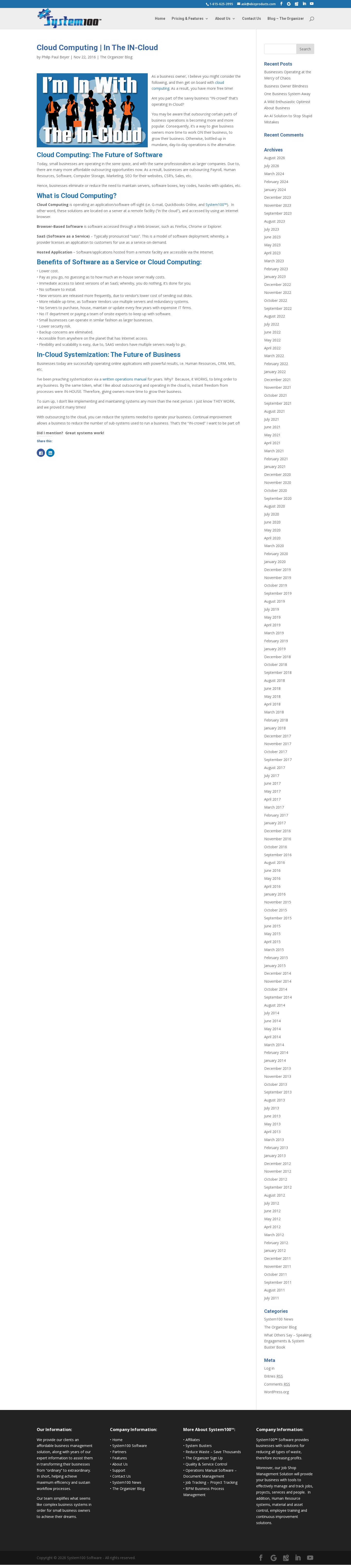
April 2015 (272, 941)
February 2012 (276, 1242)
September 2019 (278, 593)
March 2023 (274, 260)
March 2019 (274, 632)
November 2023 (277, 205)
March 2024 (274, 173)
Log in (269, 1368)
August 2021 (274, 411)
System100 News (278, 1319)
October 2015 (275, 910)
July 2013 (271, 1108)
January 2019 (275, 648)
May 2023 (272, 244)
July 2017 (271, 775)
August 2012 (274, 1195)
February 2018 (276, 720)
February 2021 (276, 458)
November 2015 (277, 902)
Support (118, 1470)
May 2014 (272, 1028)
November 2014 (277, 981)
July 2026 (271, 165)
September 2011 (278, 1282)
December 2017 (277, 736)
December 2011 (277, 1258)
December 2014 (277, 973)
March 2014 (274, 1044)
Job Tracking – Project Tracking (211, 1482)
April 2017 (272, 799)
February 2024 (276, 181)
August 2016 (274, 862)
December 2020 (277, 474)
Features (119, 1457)
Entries (273, 1376)
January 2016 (275, 894)
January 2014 (275, 1060)
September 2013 (278, 1092)
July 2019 (271, 609)
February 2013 (276, 1147)
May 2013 (272, 1123)
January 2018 (275, 728)
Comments (277, 1384)
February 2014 (276, 1052)
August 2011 (274, 1290)
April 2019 (272, 624)
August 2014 (274, 1005)
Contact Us (251, 19)
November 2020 (277, 482)
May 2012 (272, 1218)
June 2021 (272, 426)
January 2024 (275, 189)
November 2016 (277, 838)
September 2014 (278, 997)
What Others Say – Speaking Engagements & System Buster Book (287, 1341)
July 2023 (271, 229)
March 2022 (274, 355)
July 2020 (271, 514)
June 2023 (272, 236)
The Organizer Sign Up (204, 1457)
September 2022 (278, 308)
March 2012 (274, 1234)
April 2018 (272, 704)
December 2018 (277, 656)
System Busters (199, 1445)
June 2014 (272, 1020)
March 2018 (274, 712)
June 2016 (272, 870)
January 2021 (275, 466)
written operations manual (124, 379)
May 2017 (272, 791)
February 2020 (276, 553)
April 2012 (272, 1226)
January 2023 (275, 276)
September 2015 (278, 918)
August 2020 (274, 506)
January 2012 (275, 1250)
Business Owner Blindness (286, 86)
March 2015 (274, 949)
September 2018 (278, 672)
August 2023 (274, 221)
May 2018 (272, 696)
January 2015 (275, 965)
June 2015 (272, 926)
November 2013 (277, 1076)
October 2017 (275, 751)
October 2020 (275, 490)
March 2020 (274, 545)
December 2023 (277, 197)
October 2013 (275, 1084)
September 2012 (278, 1187)
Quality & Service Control (206, 1464)
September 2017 (278, 759)
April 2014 (272, 1036)
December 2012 (277, 1163)
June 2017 (272, 783)
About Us (222, 19)
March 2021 (274, 450)
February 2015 (276, 957)
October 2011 (275, 1274)
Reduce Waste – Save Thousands (213, 1451)
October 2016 (275, 846)
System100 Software (129, 1445)
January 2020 (275, 561)
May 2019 (272, 617)
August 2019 (274, 601)
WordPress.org (276, 1391)
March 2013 (274, 1139)
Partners (119, 1451)
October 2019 (275, 585)
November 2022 (277, 292)
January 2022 (275, 371)
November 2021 (277, 387)
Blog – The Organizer (285, 19)
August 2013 (274, 1100)
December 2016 (277, 830)
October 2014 (275, 989)
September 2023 (278, 213)
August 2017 (274, 767)
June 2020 (272, 522)
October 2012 (275, 1179)
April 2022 (272, 348)
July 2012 (271, 1203)
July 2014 (271, 1012)
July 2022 (271, 324)
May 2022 (272, 340)
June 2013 (272, 1116)
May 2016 (272, 878)
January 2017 (275, 822)
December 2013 (277, 1068)
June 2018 (272, 688)
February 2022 (276, 363)
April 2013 (272, 1131)
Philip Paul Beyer (55, 57)
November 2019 (277, 577)
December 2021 (277, 379)
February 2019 (276, 640)
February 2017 (276, 815)
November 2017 (277, 743)
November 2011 (277, 1266)
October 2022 (275, 300)
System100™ (216, 204)
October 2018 (275, 664)
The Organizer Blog (116, 57)
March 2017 (274, 807)
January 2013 (275, 1155)
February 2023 (276, 268)
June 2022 (272, 332)
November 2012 (277, 1171)
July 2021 (271, 419)
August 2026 (274, 157)
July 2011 (271, 1298)
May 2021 (272, 434)
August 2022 (274, 316)
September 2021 (278, 403)
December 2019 (277, 569)
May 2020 (272, 530)
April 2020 (272, 538)
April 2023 (272, 252)
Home (160, 19)
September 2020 (278, 498)
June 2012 (272, 1210)
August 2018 (274, 680)
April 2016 (272, 886)
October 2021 (275, 395)
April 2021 (272, 442)
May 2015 (272, 933)
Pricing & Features (188, 19)
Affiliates (193, 1439)
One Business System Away (287, 93)
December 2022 (277, 284)
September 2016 (278, 854)
